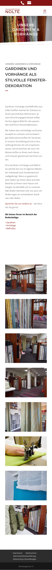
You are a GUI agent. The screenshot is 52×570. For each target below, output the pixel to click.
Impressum (17, 553)
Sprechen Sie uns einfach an (18, 203)
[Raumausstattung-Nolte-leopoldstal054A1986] (26, 431)
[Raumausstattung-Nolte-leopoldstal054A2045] (26, 499)
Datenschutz (31, 553)
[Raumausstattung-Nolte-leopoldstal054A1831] (26, 293)
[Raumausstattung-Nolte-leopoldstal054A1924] (26, 328)
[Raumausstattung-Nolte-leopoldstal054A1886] (26, 465)
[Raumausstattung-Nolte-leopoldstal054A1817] (26, 396)
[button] (45, 12)
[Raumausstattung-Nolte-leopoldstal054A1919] (26, 362)
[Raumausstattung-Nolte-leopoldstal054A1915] (26, 534)
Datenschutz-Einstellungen (24, 559)
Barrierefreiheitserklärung (24, 556)
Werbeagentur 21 (26, 566)
